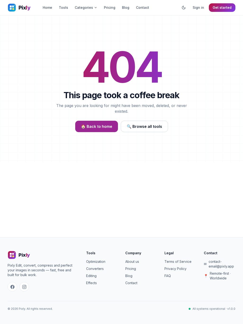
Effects (91, 283)
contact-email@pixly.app (221, 263)
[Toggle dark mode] (183, 7)
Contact (142, 7)
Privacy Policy (175, 269)
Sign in (198, 7)
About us (132, 261)
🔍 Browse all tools (144, 126)
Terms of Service (178, 261)
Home (47, 7)
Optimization (95, 261)
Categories (84, 7)
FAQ (167, 276)
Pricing (109, 7)
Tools (63, 7)
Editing (91, 276)
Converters (95, 269)
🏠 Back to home (96, 126)
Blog (125, 7)
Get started (222, 7)
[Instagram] (24, 287)
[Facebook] (12, 287)
